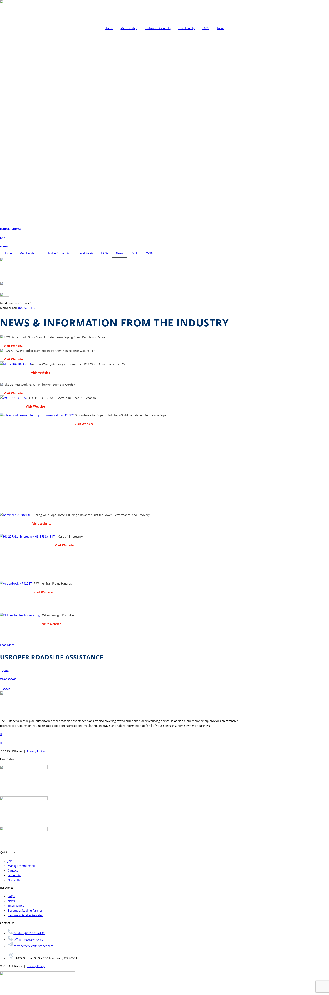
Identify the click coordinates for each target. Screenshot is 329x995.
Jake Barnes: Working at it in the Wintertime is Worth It (39, 384)
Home (109, 28)
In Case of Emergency (69, 536)
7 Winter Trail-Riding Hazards (53, 583)
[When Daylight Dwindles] (21, 626)
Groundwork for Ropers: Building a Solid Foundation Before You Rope (121, 415)
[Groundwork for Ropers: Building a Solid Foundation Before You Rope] (37, 463)
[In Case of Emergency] (27, 557)
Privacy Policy (36, 751)
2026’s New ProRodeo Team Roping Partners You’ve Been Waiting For (49, 350)
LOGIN (148, 253)
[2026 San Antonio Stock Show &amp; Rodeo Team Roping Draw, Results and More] (2, 341)
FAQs (205, 28)
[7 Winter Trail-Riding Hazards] (17, 597)
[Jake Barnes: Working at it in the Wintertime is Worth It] (2, 389)
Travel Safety (186, 28)
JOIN (134, 253)
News (220, 28)
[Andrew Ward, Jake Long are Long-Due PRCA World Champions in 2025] (15, 372)
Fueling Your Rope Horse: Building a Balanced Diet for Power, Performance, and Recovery (91, 515)
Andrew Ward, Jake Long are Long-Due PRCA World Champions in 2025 (78, 364)
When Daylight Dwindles (58, 615)
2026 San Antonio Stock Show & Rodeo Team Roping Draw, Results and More (54, 337)
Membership (129, 28)
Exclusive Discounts (158, 28)
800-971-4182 (27, 308)
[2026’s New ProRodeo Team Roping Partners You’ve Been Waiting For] (2, 355)
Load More (7, 645)
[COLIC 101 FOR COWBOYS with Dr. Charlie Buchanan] (13, 404)
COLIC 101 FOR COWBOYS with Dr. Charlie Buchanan (61, 398)
